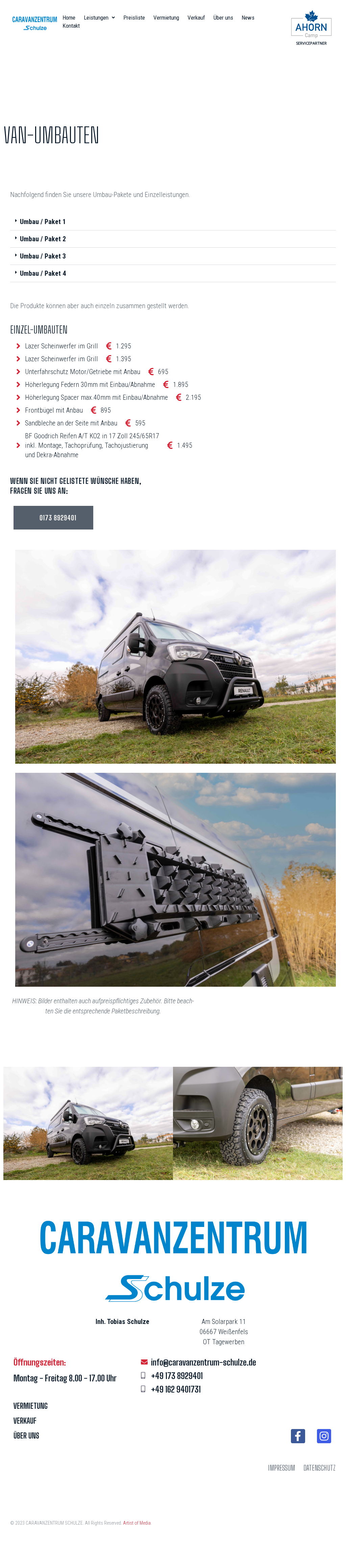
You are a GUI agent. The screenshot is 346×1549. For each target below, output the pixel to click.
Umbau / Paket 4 (43, 273)
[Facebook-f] (298, 1436)
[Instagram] (324, 1436)
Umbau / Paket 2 (43, 239)
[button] (173, 221)
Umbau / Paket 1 (43, 222)
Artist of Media (137, 1523)
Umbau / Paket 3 (43, 256)
